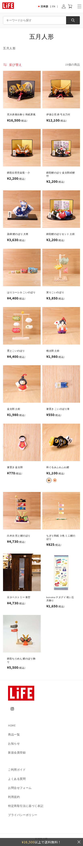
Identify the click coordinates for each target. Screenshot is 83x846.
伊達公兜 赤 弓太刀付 (58, 114)
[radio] (49, 480)
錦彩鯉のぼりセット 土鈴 (60, 233)
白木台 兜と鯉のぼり (18, 535)
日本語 (44, 6)
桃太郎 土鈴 (53, 350)
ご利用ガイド (17, 769)
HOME (12, 725)
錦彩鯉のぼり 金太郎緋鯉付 (60, 174)
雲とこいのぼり (16, 350)
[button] (79, 6)
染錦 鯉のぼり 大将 (17, 233)
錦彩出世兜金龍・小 (18, 172)
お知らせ (14, 743)
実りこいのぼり (55, 292)
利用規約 (14, 797)
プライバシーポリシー (22, 815)
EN (53, 6)
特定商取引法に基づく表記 (25, 806)
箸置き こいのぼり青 (58, 408)
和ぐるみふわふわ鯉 (57, 467)
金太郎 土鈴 (13, 408)
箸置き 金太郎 (15, 467)
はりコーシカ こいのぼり (21, 292)
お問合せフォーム (20, 788)
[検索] (73, 20)
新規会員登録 (17, 752)
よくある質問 (17, 779)
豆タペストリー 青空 (18, 597)
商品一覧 (14, 734)
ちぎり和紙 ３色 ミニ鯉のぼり (60, 537)
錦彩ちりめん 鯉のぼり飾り (21, 660)
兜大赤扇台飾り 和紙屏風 (21, 114)
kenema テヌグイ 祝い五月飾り (60, 599)
